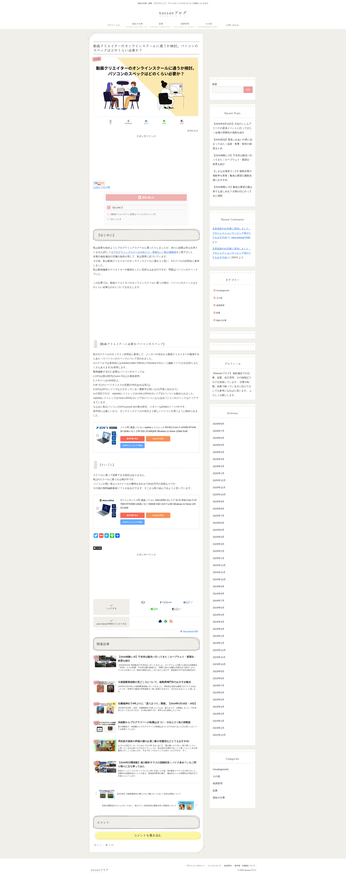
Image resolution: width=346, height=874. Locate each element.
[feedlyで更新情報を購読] (165, 621)
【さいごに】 (116, 219)
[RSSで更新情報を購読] (171, 621)
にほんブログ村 (101, 187)
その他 (98, 548)
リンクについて (214, 866)
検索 (214, 84)
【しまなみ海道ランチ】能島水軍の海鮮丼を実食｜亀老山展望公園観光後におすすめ (232, 175)
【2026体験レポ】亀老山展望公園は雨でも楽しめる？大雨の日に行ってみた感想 (232, 191)
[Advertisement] (146, 157)
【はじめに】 (118, 207)
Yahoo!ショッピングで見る (132, 445)
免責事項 (228, 866)
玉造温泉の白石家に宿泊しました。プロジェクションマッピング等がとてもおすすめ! (231, 233)
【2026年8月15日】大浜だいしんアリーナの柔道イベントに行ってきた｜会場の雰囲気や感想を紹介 (232, 128)
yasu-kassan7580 (240, 237)
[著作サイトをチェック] (160, 621)
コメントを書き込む (148, 835)
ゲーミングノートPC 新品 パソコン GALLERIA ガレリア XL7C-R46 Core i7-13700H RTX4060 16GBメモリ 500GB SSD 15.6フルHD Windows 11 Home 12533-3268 (158, 504)
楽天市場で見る (132, 439)
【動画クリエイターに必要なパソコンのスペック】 (133, 214)
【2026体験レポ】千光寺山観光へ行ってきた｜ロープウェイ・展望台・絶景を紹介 (232, 160)
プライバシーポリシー (195, 866)
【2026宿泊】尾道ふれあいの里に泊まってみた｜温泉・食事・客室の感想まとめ (232, 144)
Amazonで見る (158, 439)
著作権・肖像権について (244, 866)
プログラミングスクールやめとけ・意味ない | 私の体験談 (144, 252)
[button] (181, 122)
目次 (144, 197)
